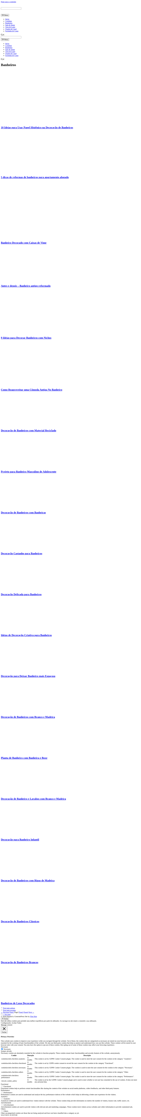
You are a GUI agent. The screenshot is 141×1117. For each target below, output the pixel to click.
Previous (5, 1012)
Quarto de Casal (11, 29)
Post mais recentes (9, 1010)
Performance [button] (5, 1090)
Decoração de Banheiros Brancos (19, 962)
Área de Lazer (10, 27)
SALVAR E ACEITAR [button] (9, 1115)
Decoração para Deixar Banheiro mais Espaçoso (28, 676)
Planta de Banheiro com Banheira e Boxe (24, 757)
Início (7, 19)
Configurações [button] (6, 1023)
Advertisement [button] (6, 1103)
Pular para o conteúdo (8, 2)
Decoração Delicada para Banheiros (21, 594)
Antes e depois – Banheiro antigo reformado (26, 285)
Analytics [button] (4, 1096)
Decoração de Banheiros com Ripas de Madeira (28, 880)
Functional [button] (4, 1084)
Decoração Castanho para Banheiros (21, 553)
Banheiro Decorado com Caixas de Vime (23, 242)
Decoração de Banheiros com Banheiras (23, 512)
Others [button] (3, 1109)
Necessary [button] (4, 1047)
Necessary (7, 1049)
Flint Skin (33, 1016)
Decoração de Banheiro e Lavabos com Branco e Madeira (33, 798)
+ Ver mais (7, 1014)
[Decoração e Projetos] (11, 13)
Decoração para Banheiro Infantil (20, 839)
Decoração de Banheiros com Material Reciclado (28, 430)
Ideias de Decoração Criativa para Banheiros (26, 635)
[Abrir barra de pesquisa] (2, 35)
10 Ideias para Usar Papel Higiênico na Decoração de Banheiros (37, 127)
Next (31, 1012)
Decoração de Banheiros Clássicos (20, 921)
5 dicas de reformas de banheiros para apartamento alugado (35, 177)
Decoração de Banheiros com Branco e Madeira (28, 717)
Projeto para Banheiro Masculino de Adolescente (28, 471)
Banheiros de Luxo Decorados (18, 1003)
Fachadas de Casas (11, 31)
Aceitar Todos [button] (16, 1023)
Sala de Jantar (10, 25)
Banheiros (8, 23)
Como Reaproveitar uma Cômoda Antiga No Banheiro (31, 389)
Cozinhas (8, 21)
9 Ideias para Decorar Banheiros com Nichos (26, 337)
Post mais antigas (9, 1008)
